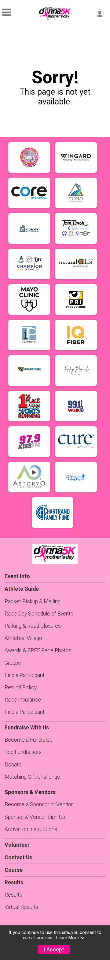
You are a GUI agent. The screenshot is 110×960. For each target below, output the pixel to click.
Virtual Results (21, 907)
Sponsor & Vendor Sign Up (35, 817)
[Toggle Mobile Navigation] (6, 12)
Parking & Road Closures (33, 626)
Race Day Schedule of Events (39, 614)
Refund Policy (21, 687)
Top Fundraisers (23, 752)
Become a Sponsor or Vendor (39, 804)
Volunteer (17, 845)
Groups (13, 663)
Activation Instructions (31, 829)
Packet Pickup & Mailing (33, 601)
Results (13, 895)
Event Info (17, 576)
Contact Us (18, 857)
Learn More (67, 937)
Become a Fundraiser (29, 740)
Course (14, 870)
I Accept (54, 950)
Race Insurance (23, 700)
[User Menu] (100, 13)
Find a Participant (25, 675)
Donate (13, 765)
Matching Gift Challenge (32, 777)
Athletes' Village (23, 638)
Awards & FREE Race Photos (38, 650)
